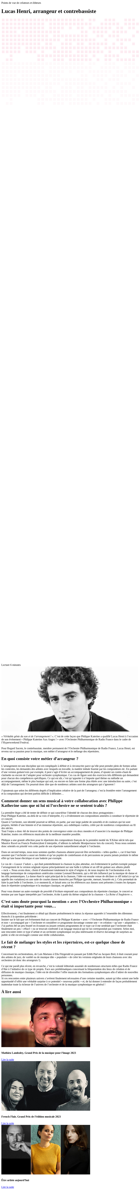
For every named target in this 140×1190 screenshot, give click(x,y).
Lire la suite (7, 1059)
